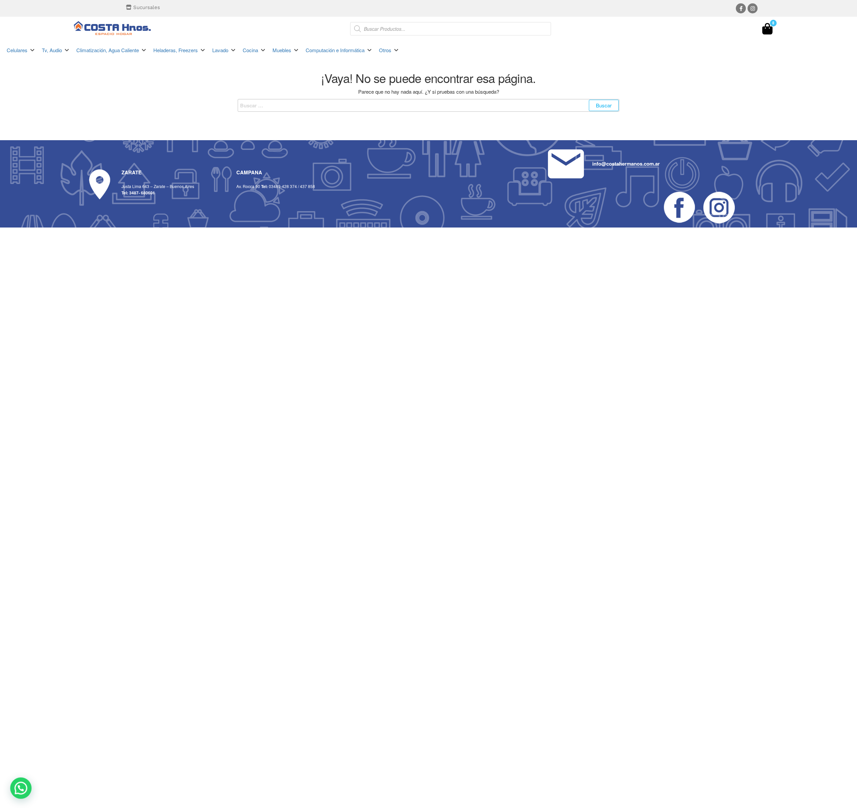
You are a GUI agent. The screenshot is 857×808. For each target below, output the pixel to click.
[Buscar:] (428, 105)
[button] (20, 50)
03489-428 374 (283, 186)
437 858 (307, 186)
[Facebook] (741, 8)
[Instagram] (753, 8)
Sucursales (146, 7)
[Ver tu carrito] (767, 30)
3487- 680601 (142, 193)
